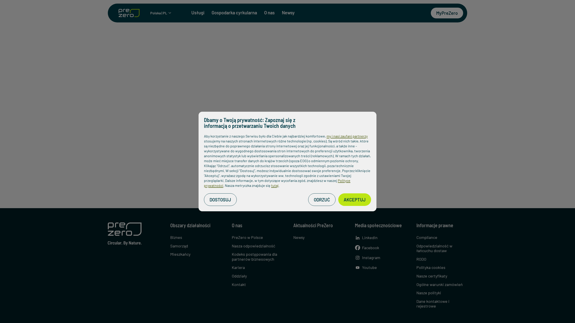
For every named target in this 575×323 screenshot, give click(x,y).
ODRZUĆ (322, 199)
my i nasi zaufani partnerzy (347, 136)
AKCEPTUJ (355, 199)
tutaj (275, 185)
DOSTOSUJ (220, 199)
